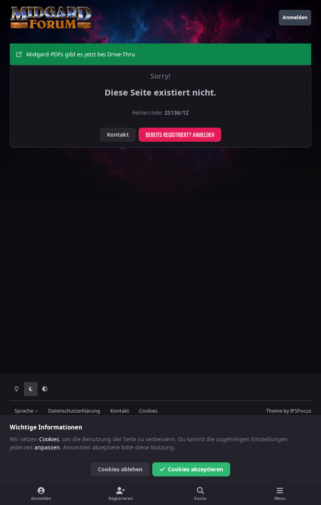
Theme (274, 411)
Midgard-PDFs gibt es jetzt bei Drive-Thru (80, 54)
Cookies (148, 411)
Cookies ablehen (120, 469)
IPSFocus (300, 411)
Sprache (24, 411)
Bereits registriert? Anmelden (180, 134)
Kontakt (118, 134)
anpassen (47, 447)
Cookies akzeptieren (195, 469)
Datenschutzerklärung (74, 411)
